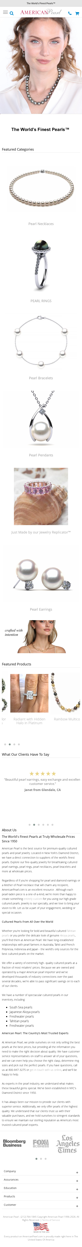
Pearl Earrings (41, 609)
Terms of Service (51, 1220)
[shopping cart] (77, 12)
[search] (12, 12)
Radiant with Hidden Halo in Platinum (23, 721)
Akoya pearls (67, 935)
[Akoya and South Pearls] (41, 652)
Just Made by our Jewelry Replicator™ (41, 532)
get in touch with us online (45, 1070)
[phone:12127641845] (70, 12)
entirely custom (33, 899)
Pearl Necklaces (41, 223)
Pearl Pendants (41, 455)
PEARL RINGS (41, 301)
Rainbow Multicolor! (63, 719)
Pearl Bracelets (41, 378)
